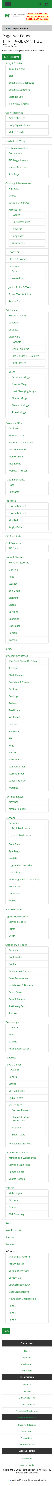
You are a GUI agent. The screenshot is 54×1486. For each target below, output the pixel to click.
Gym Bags (14, 851)
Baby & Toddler (14, 63)
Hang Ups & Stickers (20, 125)
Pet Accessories (14, 909)
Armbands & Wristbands (22, 1157)
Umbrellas (14, 893)
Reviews (9, 1244)
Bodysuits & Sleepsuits (21, 82)
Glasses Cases (16, 435)
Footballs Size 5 (17, 513)
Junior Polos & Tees (20, 287)
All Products (27, 1370)
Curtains (13, 611)
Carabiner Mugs (21, 377)
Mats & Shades (17, 132)
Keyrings (13, 801)
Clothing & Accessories (18, 183)
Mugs (12, 372)
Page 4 (12, 1320)
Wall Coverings (17, 1214)
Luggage (10, 817)
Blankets (13, 597)
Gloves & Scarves (18, 259)
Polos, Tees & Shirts (20, 294)
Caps (14, 271)
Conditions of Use (19, 1270)
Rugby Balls (15, 527)
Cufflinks (13, 428)
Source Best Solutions (27, 1472)
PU (10, 738)
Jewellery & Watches (16, 656)
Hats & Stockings (18, 167)
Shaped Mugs (19, 398)
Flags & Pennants (15, 479)
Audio (12, 1034)
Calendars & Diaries (20, 971)
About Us (27, 1384)
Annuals (13, 950)
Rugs (11, 576)
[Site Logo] (15, 15)
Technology (12, 1022)
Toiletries (10, 1057)
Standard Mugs (20, 405)
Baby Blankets (17, 68)
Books (12, 964)
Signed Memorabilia (16, 916)
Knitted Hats (19, 278)
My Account (27, 1458)
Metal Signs (15, 1193)
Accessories (15, 209)
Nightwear (15, 188)
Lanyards (17, 229)
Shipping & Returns (19, 1256)
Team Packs (18, 1134)
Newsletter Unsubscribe (22, 1298)
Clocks (12, 604)
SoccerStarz (15, 1105)
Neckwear (14, 731)
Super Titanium (17, 780)
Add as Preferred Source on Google (29, 1480)
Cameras (13, 1027)
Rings (12, 745)
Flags (11, 484)
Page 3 (12, 1312)
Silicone (13, 752)
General (13, 1076)
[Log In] (40, 4)
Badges (16, 215)
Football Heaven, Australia (34, 1469)
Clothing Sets (16, 96)
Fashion (13, 703)
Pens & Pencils (17, 999)
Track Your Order (27, 1465)
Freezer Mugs (19, 384)
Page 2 (12, 1305)
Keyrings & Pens (18, 449)
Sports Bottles (17, 1178)
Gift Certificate (13, 536)
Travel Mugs (19, 412)
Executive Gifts (13, 423)
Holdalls (13, 858)
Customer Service (27, 1417)
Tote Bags (14, 886)
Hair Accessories (21, 222)
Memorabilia (16, 456)
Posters (13, 1207)
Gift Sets (13, 329)
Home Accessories (19, 562)
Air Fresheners (17, 118)
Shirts (12, 935)
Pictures (13, 1200)
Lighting (13, 569)
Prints (12, 928)
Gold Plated (15, 710)
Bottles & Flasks (17, 315)
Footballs (10, 500)
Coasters (14, 322)
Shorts (12, 195)
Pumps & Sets (16, 1171)
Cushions (14, 618)
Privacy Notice (16, 1263)
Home (7, 28)
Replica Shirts (16, 301)
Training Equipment (16, 1152)
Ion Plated (14, 717)
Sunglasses (18, 236)
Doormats (14, 625)
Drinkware (11, 310)
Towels (13, 640)
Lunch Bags (15, 872)
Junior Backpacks (21, 835)
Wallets (13, 900)
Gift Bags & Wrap (18, 160)
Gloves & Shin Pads (19, 1164)
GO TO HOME (12, 57)
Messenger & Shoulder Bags (25, 879)
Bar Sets (16, 341)
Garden (13, 633)
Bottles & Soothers (19, 89)
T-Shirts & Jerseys (19, 103)
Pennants (14, 491)
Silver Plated (15, 759)
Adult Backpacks (21, 828)
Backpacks (14, 823)
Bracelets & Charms (20, 682)
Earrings (13, 696)
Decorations (15, 153)
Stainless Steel (17, 766)
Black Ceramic (16, 675)
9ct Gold (13, 668)
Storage (13, 583)
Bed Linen (14, 590)
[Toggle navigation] (8, 4)
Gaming (13, 1041)
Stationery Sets (17, 1006)
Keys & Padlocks (18, 809)
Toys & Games (13, 1064)
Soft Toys (14, 174)
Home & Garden (14, 557)
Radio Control (16, 1098)
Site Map (27, 1391)
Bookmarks (15, 957)
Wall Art (9, 1187)
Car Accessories (14, 112)
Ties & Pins (15, 463)
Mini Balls (14, 520)
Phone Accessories (19, 1048)
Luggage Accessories (20, 865)
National (16, 1127)
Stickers (13, 1013)
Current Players (20, 1110)
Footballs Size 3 (17, 506)
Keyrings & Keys (14, 796)
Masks (12, 1084)
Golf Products (13, 543)
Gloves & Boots (17, 921)
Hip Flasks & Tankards (21, 442)
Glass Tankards (20, 349)
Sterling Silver (16, 773)
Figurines (14, 1069)
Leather (13, 724)
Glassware (14, 336)
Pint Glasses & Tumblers (25, 356)
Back (6, 1331)
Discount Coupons (19, 1291)
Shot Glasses (19, 363)
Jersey (8, 649)
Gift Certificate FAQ (19, 1284)
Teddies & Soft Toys (20, 1143)
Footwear (14, 252)
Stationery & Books (16, 944)
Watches (13, 787)
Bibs (11, 75)
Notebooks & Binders (21, 985)
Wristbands (18, 243)
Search (9, 1223)
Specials (9, 1237)
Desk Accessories (18, 978)
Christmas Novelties (16, 148)
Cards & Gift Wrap (15, 141)
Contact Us (15, 1277)
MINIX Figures (17, 1091)
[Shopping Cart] (46, 4)
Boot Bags (14, 844)
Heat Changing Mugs (24, 391)
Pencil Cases (15, 992)
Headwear (14, 266)
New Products (13, 1230)
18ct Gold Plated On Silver (23, 661)
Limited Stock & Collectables (20, 1119)
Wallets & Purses (18, 470)
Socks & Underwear (19, 202)
